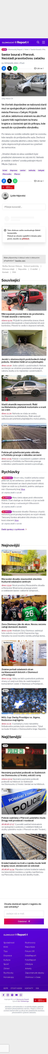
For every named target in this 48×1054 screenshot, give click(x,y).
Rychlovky (11, 472)
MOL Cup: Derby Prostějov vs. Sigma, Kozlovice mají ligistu (21, 718)
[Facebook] (3, 995)
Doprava (8, 955)
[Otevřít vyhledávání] (38, 42)
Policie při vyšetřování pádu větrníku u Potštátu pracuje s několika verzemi (21, 453)
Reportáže (30, 947)
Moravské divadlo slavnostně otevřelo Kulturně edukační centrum (22, 580)
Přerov (17, 174)
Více (23, 489)
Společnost (9, 943)
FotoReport (30, 960)
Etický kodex (16, 988)
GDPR (6, 988)
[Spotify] (12, 995)
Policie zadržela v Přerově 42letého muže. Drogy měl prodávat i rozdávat (24, 819)
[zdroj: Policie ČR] (24, 84)
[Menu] (43, 42)
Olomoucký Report (15, 49)
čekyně (41, 170)
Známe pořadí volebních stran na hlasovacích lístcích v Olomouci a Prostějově (20, 672)
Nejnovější (11, 545)
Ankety (28, 968)
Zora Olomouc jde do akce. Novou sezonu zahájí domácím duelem (24, 625)
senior (23, 170)
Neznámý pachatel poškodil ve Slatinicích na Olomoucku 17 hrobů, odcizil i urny (23, 774)
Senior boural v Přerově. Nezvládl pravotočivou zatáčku (38, 50)
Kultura (7, 960)
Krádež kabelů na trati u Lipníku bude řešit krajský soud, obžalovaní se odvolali (24, 864)
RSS (37, 988)
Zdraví (7, 968)
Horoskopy (9, 977)
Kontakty (29, 988)
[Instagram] (8, 995)
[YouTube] (16, 995)
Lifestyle (29, 964)
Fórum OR (29, 951)
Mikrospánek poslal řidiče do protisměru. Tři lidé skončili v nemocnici (23, 315)
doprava (13, 170)
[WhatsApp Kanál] (21, 995)
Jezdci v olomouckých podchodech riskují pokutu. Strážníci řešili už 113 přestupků (24, 360)
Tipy (6, 951)
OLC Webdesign (23, 1001)
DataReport (30, 955)
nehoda (32, 170)
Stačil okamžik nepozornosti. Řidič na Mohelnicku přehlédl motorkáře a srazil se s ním (24, 407)
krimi (5, 170)
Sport (6, 964)
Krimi (27, 49)
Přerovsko (7, 174)
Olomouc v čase (32, 977)
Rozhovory (30, 943)
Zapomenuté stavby (34, 973)
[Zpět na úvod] (15, 42)
